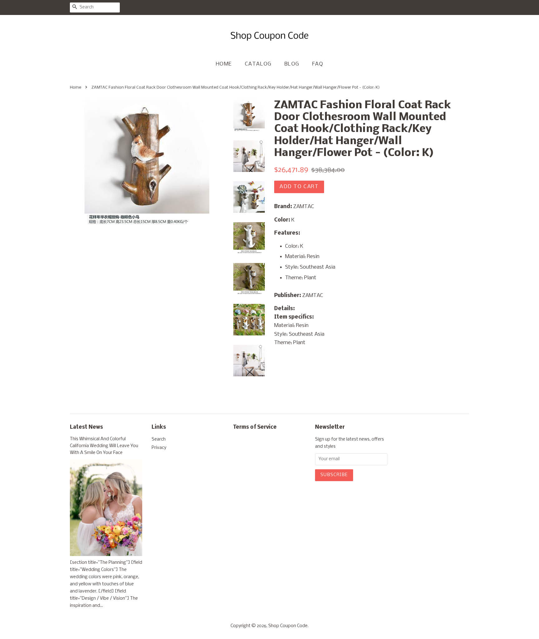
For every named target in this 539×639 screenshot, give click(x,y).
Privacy (159, 448)
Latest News (86, 427)
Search (159, 439)
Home (224, 64)
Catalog (258, 64)
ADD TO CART (299, 187)
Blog (291, 64)
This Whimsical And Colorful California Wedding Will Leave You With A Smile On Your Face (104, 446)
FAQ (317, 64)
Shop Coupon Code (288, 626)
